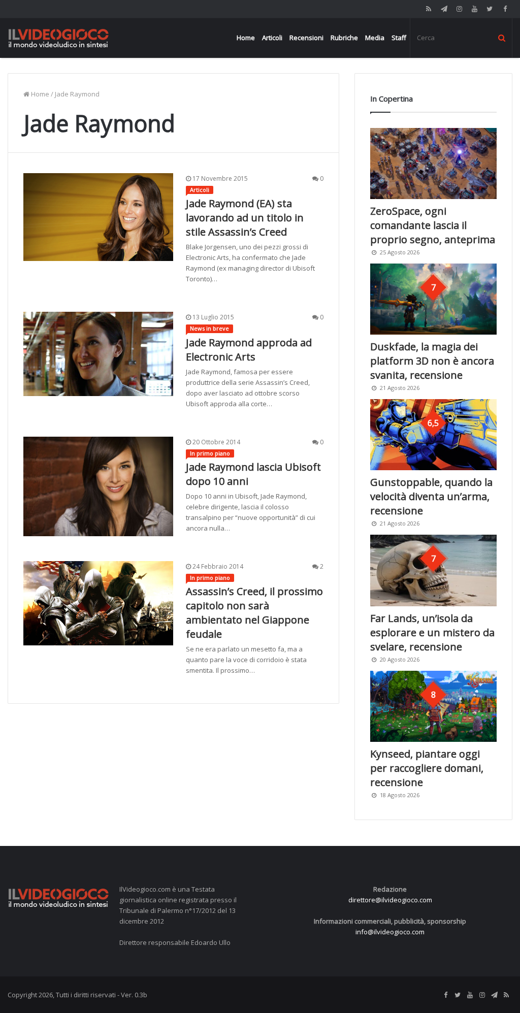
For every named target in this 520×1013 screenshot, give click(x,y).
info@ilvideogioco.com (390, 931)
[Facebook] (504, 9)
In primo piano (210, 453)
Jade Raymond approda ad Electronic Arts (249, 350)
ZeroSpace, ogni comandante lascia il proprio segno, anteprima (432, 225)
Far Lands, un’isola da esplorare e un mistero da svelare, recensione (432, 632)
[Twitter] (489, 9)
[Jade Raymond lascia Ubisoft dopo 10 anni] (98, 487)
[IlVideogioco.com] (58, 38)
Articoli (272, 37)
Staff (399, 37)
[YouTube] (474, 9)
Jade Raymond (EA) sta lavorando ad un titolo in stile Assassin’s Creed (245, 218)
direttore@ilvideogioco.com (390, 899)
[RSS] (428, 9)
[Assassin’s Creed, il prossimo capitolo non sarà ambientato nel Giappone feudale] (98, 603)
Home (246, 37)
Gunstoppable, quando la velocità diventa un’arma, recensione (431, 496)
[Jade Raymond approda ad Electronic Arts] (98, 354)
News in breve (209, 328)
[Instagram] (459, 9)
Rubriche (344, 37)
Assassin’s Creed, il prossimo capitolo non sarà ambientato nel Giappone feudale (254, 612)
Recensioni (306, 37)
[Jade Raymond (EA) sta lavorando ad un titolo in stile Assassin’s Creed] (98, 217)
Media (374, 37)
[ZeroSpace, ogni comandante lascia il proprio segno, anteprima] (433, 163)
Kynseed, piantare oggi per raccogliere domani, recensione (426, 768)
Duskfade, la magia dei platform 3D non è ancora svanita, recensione (432, 361)
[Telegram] (443, 9)
